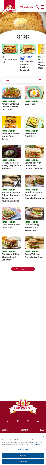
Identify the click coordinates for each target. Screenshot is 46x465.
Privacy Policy (35, 444)
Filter (7, 80)
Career (5, 429)
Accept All (22, 461)
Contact (24, 429)
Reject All (23, 455)
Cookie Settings (23, 449)
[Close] (43, 436)
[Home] (10, 9)
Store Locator (28, 7)
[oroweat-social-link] (8, 421)
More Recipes (22, 268)
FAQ (42, 429)
